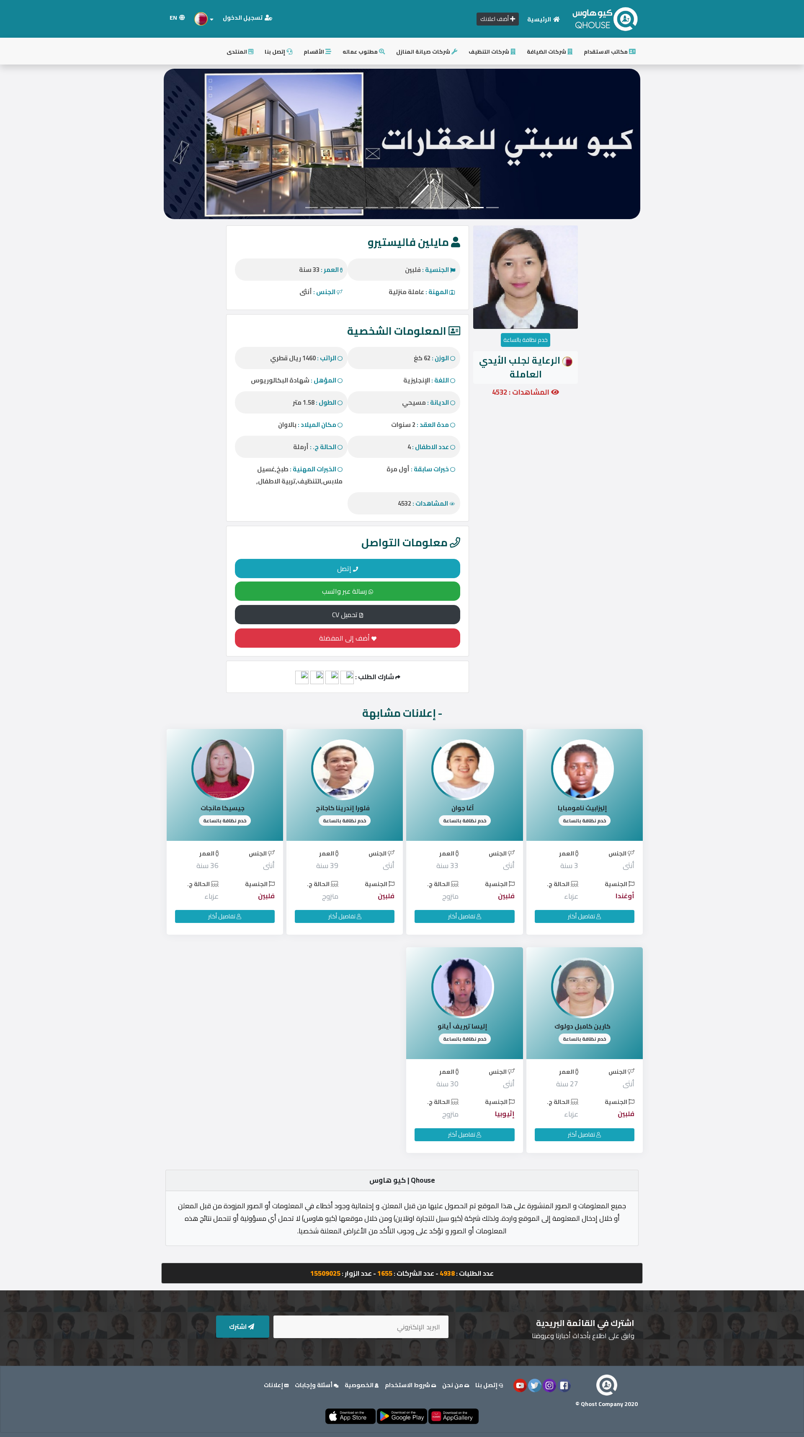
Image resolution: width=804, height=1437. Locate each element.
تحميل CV (345, 614)
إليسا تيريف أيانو (462, 1026)
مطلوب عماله (361, 52)
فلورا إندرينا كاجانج (343, 808)
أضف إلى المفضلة (345, 638)
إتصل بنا (275, 52)
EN (174, 17)
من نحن (453, 1385)
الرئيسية (539, 19)
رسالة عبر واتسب (345, 591)
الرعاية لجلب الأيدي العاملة (519, 367)
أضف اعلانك (495, 18)
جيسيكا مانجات (223, 808)
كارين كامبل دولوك (582, 1026)
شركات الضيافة (547, 52)
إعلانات (274, 1385)
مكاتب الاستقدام (606, 52)
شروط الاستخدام (408, 1385)
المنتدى (237, 52)
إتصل (345, 568)
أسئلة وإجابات (314, 1385)
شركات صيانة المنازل (423, 52)
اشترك (238, 1327)
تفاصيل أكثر (582, 916)
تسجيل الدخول (243, 17)
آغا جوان (462, 808)
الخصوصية (360, 1385)
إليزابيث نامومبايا (582, 808)
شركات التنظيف (489, 52)
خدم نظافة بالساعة (525, 339)
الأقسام (314, 52)
